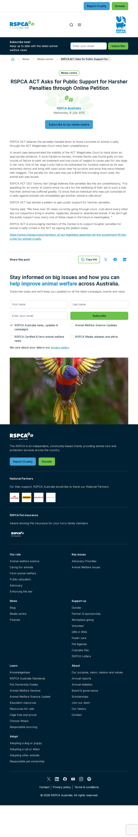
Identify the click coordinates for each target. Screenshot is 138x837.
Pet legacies (79, 644)
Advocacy (16, 585)
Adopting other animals (24, 755)
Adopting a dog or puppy (26, 743)
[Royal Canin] (14, 497)
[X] (49, 779)
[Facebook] (65, 779)
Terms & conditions (86, 787)
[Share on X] (105, 259)
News (26, 59)
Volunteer (78, 626)
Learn (14, 665)
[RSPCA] (22, 25)
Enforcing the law (21, 591)
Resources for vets (22, 708)
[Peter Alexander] (51, 497)
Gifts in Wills (79, 632)
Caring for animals (21, 567)
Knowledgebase (20, 672)
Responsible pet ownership (27, 761)
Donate (76, 607)
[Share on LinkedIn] (124, 259)
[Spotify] (89, 779)
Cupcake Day (80, 650)
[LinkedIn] (57, 779)
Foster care (79, 638)
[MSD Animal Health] (38, 497)
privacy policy (60, 347)
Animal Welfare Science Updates (96, 325)
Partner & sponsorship (86, 613)
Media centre (45, 59)
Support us (79, 601)
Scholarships (80, 696)
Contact (77, 715)
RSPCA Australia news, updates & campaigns (36, 327)
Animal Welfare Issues (86, 567)
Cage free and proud (23, 715)
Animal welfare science (24, 561)
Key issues (79, 554)
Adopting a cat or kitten (25, 749)
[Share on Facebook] (115, 259)
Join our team (81, 702)
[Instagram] (81, 779)
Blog (12, 607)
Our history (79, 708)
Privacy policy (62, 787)
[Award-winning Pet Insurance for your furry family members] (17, 534)
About (76, 665)
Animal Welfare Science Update (30, 696)
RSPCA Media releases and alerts (96, 336)
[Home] (13, 59)
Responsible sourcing (23, 727)
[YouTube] (73, 779)
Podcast (15, 619)
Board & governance (85, 690)
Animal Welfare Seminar (25, 690)
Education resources (23, 702)
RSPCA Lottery (81, 656)
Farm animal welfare (23, 573)
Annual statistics (82, 684)
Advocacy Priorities (84, 561)
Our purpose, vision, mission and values (97, 672)
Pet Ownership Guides (24, 684)
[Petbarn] (26, 497)
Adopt (14, 736)
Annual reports (81, 678)
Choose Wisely (19, 721)
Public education (20, 579)
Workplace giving (83, 619)
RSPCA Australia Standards (27, 678)
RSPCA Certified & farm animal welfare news (39, 338)
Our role (15, 554)
